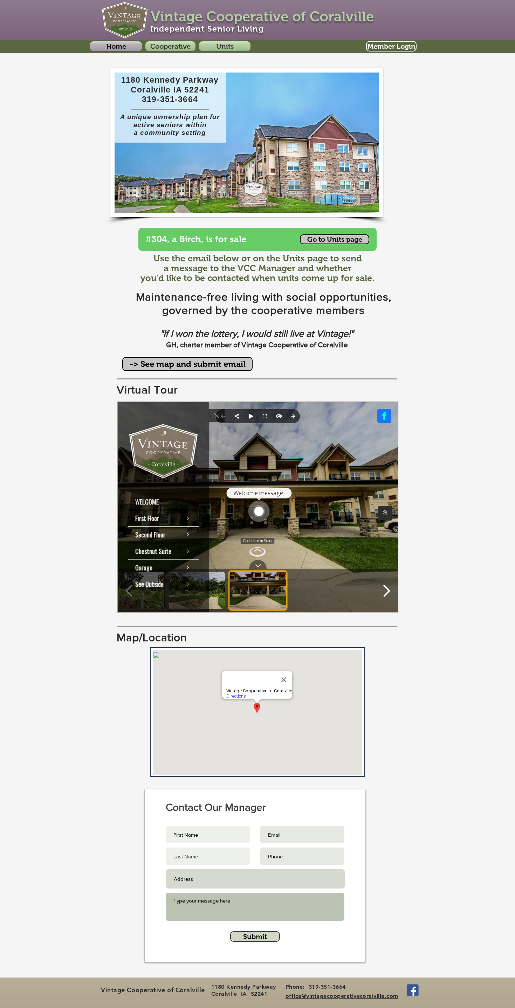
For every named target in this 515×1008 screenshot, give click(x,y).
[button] (170, 46)
